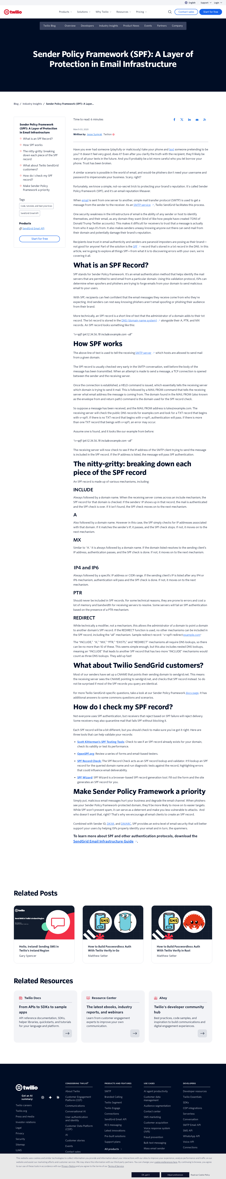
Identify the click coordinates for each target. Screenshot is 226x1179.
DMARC (126, 823)
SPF (135, 246)
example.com (191, 634)
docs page (192, 693)
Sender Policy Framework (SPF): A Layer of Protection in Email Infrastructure (38, 128)
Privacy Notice (69, 1166)
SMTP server (143, 352)
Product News (131, 25)
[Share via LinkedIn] (190, 119)
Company (177, 25)
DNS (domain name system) (139, 320)
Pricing (140, 12)
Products (64, 12)
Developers (87, 25)
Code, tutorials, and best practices (36, 206)
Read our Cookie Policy (200, 1175)
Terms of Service (116, 1166)
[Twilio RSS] (205, 119)
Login (216, 2)
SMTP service (142, 205)
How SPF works (33, 145)
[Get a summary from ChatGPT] (43, 1097)
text (171, 149)
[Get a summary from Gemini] (51, 1097)
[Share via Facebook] (175, 119)
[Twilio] (13, 12)
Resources (122, 12)
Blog (16, 104)
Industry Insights (108, 25)
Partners (162, 25)
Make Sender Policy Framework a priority (36, 188)
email (85, 200)
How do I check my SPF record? (37, 177)
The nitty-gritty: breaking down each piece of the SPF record (40, 155)
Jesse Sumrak (94, 134)
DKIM (110, 823)
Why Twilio (102, 12)
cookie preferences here (165, 1162)
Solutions (82, 12)
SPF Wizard (84, 777)
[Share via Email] (198, 119)
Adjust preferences (175, 1175)
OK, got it (146, 1175)
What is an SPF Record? (38, 138)
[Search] (170, 12)
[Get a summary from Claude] (58, 1097)
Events (148, 25)
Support (204, 2)
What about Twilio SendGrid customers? (41, 167)
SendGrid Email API (30, 213)
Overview (70, 25)
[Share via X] (183, 119)
